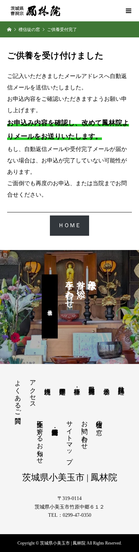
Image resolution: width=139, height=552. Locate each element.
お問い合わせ (84, 431)
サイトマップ (69, 438)
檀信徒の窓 (99, 420)
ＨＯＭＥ (69, 225)
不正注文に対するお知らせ (39, 438)
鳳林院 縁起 (121, 383)
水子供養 (50, 306)
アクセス (32, 390)
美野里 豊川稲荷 (91, 383)
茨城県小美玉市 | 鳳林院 (69, 477)
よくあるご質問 (17, 394)
